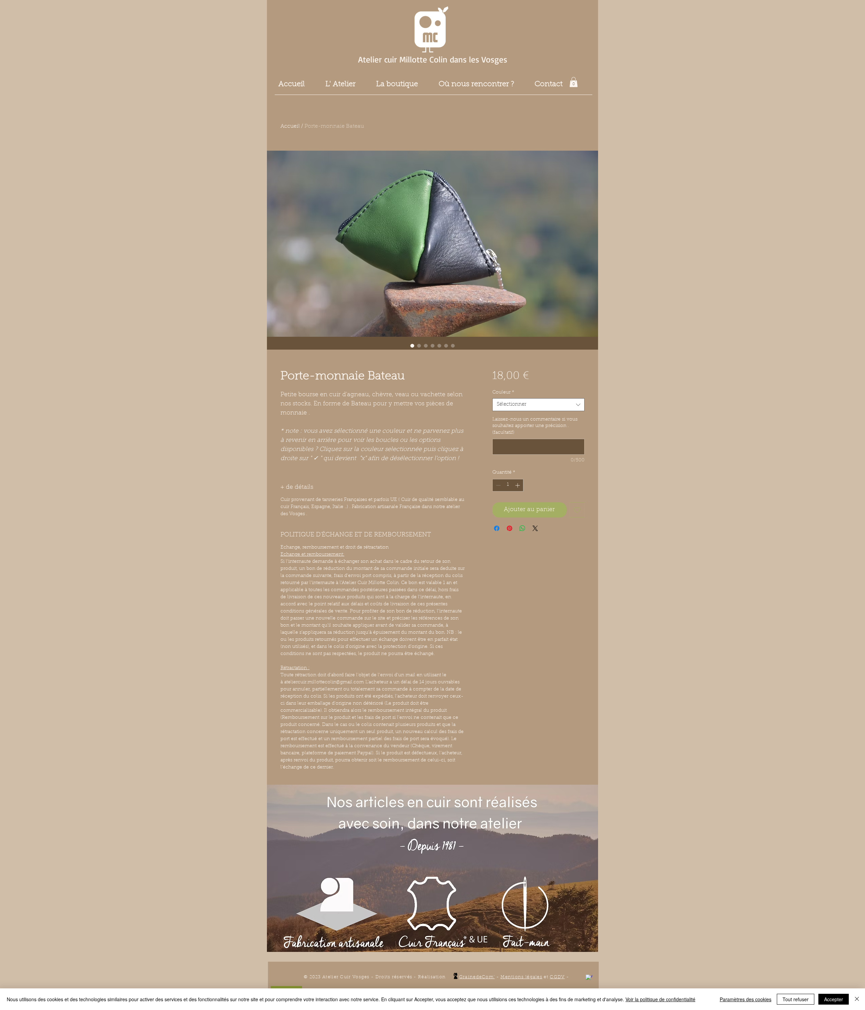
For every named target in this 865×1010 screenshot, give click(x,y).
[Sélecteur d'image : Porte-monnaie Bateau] (412, 345)
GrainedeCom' (477, 977)
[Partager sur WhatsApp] (522, 528)
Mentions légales (521, 977)
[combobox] (538, 404)
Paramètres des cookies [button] (745, 999)
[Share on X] (535, 528)
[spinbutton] (508, 485)
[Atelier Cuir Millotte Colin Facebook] (589, 978)
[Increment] (518, 485)
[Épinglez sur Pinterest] (509, 528)
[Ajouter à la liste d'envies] (577, 509)
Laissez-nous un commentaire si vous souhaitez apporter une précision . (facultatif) (534, 426)
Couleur (503, 392)
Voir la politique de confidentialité (660, 999)
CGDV (557, 977)
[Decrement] (497, 485)
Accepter (833, 999)
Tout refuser (796, 999)
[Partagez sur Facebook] (497, 528)
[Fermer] (857, 999)
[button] (573, 82)
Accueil (290, 126)
